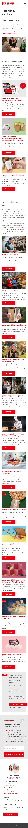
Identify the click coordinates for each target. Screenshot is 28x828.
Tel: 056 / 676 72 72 (9, 790)
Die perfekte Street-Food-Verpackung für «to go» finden (12, 99)
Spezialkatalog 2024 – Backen (11, 654)
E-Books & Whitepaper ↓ (10, 33)
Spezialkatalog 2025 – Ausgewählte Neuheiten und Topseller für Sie (13, 581)
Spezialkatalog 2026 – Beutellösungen (14, 325)
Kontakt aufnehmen (18, 704)
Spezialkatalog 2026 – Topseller (12, 396)
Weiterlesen (8, 114)
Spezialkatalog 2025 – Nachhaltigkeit (14, 509)
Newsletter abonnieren (15, 754)
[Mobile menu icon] (25, 3)
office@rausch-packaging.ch (11, 793)
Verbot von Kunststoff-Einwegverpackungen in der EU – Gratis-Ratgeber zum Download (13, 138)
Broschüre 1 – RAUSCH (10, 291)
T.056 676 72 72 (14, 778)
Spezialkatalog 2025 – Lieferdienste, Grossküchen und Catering (13, 435)
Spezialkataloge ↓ (7, 36)
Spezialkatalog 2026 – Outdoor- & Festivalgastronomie (13, 360)
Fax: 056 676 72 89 (9, 792)
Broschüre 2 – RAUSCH (10, 254)
